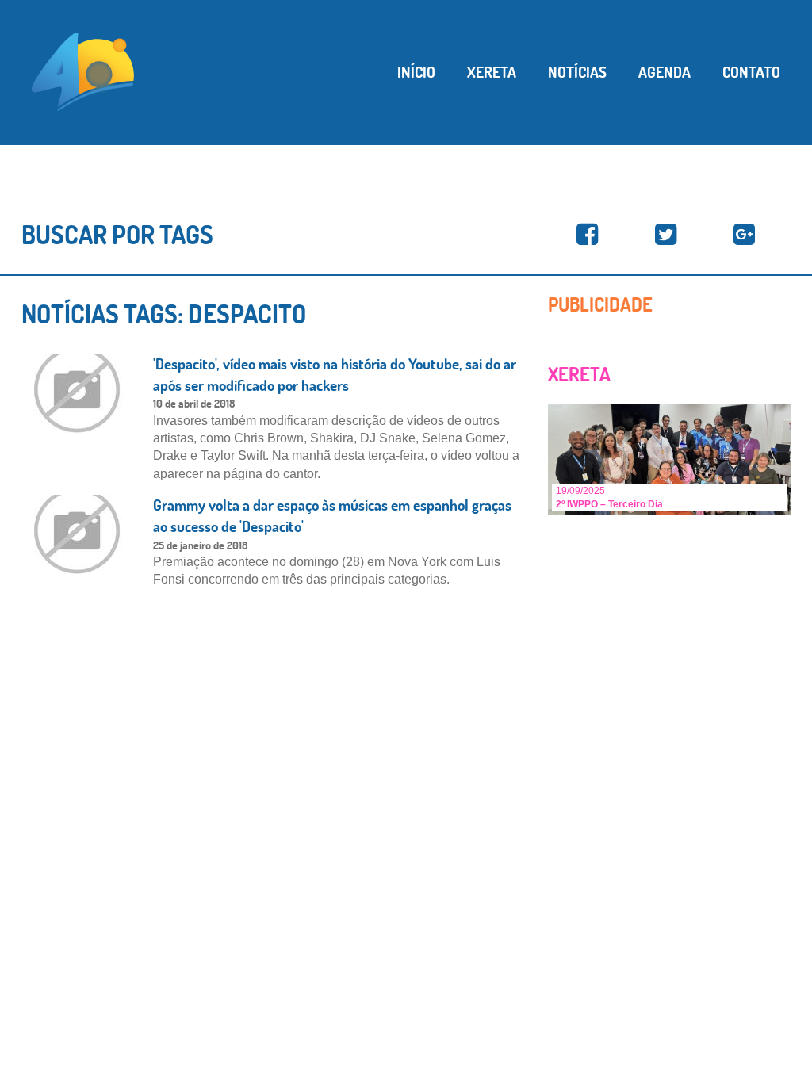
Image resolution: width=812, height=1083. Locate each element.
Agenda (664, 72)
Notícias (577, 72)
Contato (751, 72)
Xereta (491, 72)
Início (416, 72)
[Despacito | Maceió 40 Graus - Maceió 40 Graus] (587, 235)
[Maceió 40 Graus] (83, 70)
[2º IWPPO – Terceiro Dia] (669, 458)
